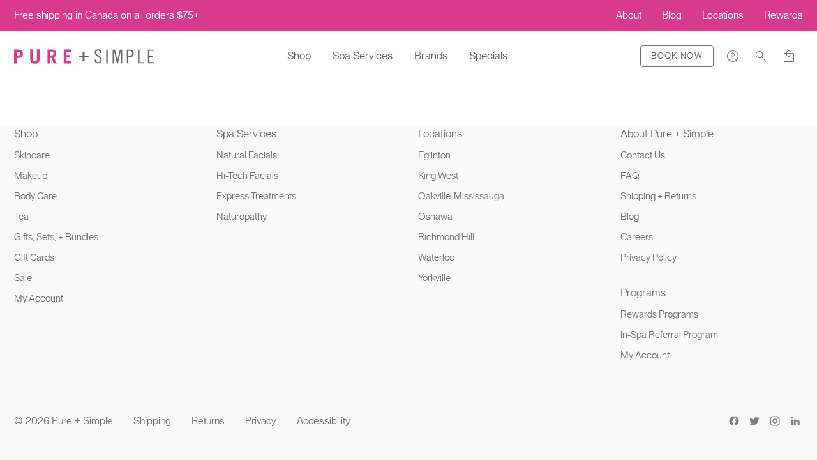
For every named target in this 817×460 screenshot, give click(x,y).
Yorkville (434, 278)
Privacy (260, 421)
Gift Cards (34, 257)
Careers (636, 237)
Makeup (30, 175)
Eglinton (434, 155)
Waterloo (436, 257)
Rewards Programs (659, 314)
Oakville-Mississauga (461, 196)
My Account (38, 298)
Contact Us (642, 155)
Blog (629, 216)
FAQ (630, 175)
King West (438, 175)
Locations (440, 133)
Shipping (152, 421)
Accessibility (323, 421)
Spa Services (363, 55)
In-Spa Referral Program (669, 335)
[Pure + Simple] (84, 56)
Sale (23, 278)
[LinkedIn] (795, 421)
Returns (208, 421)
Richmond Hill (446, 237)
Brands (430, 55)
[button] (761, 56)
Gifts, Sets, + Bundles (56, 237)
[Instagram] (775, 421)
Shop (299, 55)
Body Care (35, 196)
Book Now (677, 56)
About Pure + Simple (667, 133)
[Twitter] (754, 421)
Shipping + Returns (658, 196)
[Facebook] (734, 421)
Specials (488, 55)
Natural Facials (246, 155)
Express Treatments (256, 196)
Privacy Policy (648, 257)
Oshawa (435, 216)
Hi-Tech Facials (247, 175)
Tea (21, 216)
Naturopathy (241, 216)
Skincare (32, 155)
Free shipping (43, 15)
